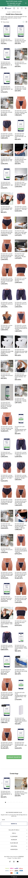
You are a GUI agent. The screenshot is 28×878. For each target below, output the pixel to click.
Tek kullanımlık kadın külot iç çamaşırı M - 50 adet (6, 233)
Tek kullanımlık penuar (6, 669)
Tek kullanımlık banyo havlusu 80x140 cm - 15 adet (6, 794)
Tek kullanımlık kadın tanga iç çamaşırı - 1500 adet (7, 429)
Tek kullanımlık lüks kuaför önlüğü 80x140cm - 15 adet (20, 431)
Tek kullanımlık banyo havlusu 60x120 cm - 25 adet (6, 65)
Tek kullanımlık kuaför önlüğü (20, 427)
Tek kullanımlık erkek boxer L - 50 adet (7, 304)
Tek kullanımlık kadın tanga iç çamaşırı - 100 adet (21, 113)
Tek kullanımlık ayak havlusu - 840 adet (5, 720)
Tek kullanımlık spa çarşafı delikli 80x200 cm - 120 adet (6, 161)
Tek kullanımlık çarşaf (5, 158)
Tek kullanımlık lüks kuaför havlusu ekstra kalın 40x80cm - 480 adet (20, 527)
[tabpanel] (7, 789)
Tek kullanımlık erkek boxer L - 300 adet (21, 454)
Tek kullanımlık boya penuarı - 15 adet (5, 671)
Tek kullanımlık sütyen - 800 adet (20, 623)
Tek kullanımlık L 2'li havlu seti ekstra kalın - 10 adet (20, 88)
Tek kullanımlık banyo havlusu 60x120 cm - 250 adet (7, 185)
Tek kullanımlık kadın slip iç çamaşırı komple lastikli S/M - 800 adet (7, 745)
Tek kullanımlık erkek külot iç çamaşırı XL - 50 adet (21, 477)
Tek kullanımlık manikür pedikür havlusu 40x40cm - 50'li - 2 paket (21, 721)
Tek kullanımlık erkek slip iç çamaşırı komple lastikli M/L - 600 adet (21, 551)
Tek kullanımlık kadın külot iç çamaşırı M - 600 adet (6, 501)
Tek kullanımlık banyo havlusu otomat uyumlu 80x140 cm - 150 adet (6, 405)
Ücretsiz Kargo (14, 773)
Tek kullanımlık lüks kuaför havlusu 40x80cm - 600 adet (6, 624)
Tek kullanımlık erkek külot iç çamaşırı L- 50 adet (7, 136)
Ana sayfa (8, 11)
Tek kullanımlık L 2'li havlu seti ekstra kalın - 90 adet (20, 400)
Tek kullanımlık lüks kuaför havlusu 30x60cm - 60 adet (20, 377)
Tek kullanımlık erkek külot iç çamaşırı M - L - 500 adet (21, 208)
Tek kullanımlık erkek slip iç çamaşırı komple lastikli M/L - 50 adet (21, 328)
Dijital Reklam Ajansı (8, 856)
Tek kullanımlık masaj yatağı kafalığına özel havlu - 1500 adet (7, 352)
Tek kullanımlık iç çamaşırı (20, 110)
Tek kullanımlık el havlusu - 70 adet (7, 41)
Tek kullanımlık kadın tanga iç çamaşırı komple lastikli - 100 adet (7, 281)
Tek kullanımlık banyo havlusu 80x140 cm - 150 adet (7, 89)
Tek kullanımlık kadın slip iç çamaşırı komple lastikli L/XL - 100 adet (21, 502)
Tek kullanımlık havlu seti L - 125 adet (7, 550)
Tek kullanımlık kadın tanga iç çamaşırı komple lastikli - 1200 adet (7, 575)
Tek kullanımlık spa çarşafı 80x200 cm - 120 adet (20, 184)
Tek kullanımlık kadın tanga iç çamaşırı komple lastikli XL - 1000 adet (7, 695)
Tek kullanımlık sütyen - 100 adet (20, 280)
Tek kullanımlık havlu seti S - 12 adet (7, 376)
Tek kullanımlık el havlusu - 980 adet (7, 454)
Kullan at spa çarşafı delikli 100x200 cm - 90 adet (21, 233)
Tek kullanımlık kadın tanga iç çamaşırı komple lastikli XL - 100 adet (21, 600)
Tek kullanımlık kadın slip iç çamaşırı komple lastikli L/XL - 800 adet (21, 575)
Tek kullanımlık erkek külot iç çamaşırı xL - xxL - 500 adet (7, 478)
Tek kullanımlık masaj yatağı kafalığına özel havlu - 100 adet (21, 352)
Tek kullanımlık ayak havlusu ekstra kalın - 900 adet (21, 745)
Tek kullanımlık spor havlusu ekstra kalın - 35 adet (21, 793)
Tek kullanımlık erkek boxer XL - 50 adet (21, 304)
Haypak (8, 8)
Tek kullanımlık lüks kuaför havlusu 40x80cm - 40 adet (6, 209)
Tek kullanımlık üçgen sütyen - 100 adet (5, 327)
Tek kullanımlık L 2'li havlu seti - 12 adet (6, 113)
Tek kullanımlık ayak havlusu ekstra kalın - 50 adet (20, 136)
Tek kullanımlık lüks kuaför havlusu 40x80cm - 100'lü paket (21, 648)
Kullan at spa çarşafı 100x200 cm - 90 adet (20, 256)
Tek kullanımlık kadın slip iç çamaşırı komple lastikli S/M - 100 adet (7, 257)
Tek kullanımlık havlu (5, 39)
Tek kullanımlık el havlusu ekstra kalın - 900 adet (6, 599)
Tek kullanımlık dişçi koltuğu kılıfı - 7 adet (21, 671)
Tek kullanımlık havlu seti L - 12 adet (21, 64)
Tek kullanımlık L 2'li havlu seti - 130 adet (6, 526)
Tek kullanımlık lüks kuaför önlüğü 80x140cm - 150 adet (20, 697)
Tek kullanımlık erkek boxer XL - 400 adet (7, 647)
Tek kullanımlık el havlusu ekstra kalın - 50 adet (20, 41)
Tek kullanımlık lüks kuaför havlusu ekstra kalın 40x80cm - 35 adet (20, 161)
